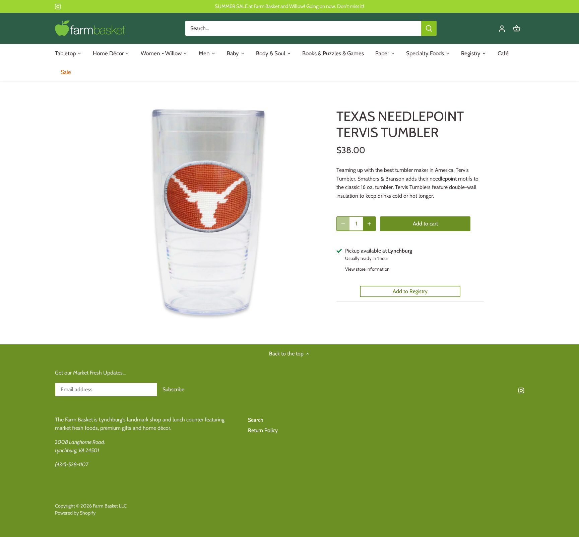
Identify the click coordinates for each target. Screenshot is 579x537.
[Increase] (369, 224)
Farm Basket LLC (110, 506)
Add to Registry (410, 291)
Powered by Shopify (75, 513)
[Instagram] (58, 6)
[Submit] (429, 28)
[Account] (502, 28)
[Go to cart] (517, 28)
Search (255, 420)
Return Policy (263, 430)
